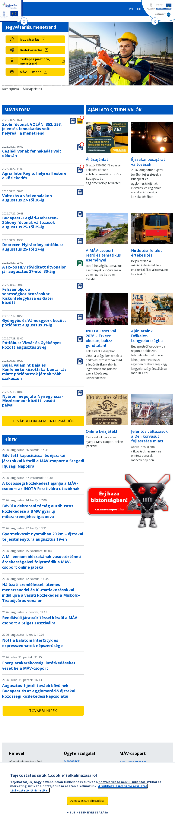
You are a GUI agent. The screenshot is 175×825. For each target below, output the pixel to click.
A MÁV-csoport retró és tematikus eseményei (103, 255)
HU (139, 9)
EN (131, 9)
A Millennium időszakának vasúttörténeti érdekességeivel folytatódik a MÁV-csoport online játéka (41, 562)
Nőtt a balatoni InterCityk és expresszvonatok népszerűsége (32, 643)
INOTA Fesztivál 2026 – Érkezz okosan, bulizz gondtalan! (101, 338)
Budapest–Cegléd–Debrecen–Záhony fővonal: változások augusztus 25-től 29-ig (30, 222)
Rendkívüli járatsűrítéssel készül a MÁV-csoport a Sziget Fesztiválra (40, 620)
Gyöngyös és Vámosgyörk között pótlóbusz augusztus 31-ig (34, 322)
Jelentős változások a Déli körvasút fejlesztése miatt (149, 436)
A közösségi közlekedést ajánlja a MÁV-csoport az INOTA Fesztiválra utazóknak (41, 486)
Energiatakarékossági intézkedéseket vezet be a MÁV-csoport (39, 665)
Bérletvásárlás (31, 50)
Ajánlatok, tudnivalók (114, 110)
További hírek (43, 710)
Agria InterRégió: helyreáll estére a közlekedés (34, 175)
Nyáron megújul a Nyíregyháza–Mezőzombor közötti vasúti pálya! (33, 401)
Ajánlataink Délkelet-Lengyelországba (147, 335)
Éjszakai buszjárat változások (148, 162)
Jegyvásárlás (29, 39)
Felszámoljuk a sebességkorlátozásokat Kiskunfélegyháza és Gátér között (27, 296)
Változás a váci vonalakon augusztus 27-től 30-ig (27, 198)
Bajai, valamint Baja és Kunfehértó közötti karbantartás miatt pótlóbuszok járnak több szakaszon (34, 372)
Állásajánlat (97, 159)
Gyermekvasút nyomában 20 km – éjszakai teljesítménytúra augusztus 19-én (42, 536)
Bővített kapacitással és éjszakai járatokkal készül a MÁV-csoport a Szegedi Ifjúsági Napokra (43, 461)
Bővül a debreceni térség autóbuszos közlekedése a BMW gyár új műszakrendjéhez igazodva (37, 511)
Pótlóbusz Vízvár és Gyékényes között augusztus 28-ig (31, 345)
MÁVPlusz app (30, 72)
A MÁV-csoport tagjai (132, 762)
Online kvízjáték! (101, 431)
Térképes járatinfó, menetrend (35, 61)
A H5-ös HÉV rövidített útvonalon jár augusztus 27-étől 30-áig (34, 269)
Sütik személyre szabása (89, 812)
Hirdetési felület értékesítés (146, 253)
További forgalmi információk (43, 421)
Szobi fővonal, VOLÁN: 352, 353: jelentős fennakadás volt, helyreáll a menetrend (32, 129)
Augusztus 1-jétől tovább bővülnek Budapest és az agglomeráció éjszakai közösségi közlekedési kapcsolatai (38, 691)
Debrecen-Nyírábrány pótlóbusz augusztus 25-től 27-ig (32, 247)
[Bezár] (24, 21)
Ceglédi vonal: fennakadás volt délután (31, 153)
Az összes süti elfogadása (87, 801)
